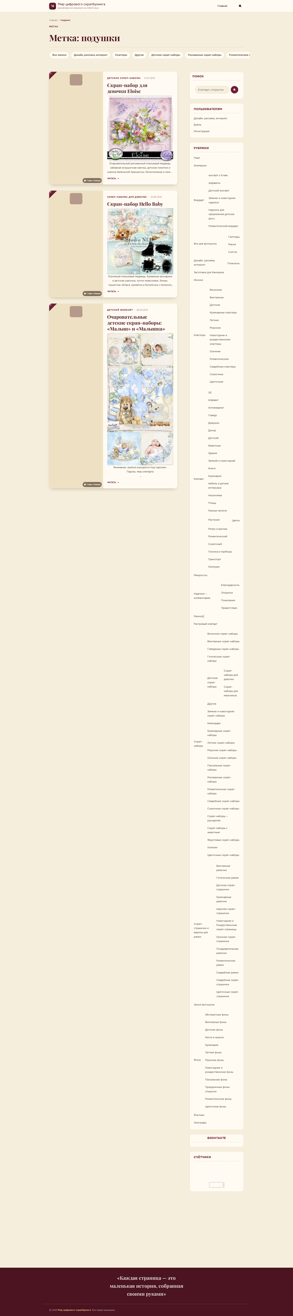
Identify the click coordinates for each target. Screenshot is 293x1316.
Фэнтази (199, 1115)
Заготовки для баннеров (209, 272)
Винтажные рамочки (223, 868)
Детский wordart (120, 309)
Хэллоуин (214, 566)
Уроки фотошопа (204, 1004)
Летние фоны (213, 1052)
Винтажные (217, 297)
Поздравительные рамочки (227, 951)
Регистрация (201, 131)
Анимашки (200, 165)
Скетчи (232, 252)
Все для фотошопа (205, 243)
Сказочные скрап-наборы (223, 808)
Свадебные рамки (227, 972)
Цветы (236, 520)
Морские (215, 328)
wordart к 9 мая (218, 175)
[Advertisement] (146, 1231)
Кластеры (121, 55)
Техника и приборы (220, 551)
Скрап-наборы (198, 744)
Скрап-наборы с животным (217, 830)
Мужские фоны (214, 1060)
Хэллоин (212, 847)
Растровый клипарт (205, 624)
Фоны (197, 1060)
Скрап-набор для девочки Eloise (127, 88)
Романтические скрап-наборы (248, 55)
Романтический (217, 536)
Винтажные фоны (215, 1022)
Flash (197, 158)
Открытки (227, 592)
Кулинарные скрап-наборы (219, 733)
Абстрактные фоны (216, 1014)
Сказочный (215, 544)
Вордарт (199, 200)
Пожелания (228, 600)
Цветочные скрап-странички (227, 994)
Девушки (213, 423)
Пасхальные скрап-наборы (219, 767)
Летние (214, 320)
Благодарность (230, 585)
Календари (214, 723)
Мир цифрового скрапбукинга (81, 4)
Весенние (216, 290)
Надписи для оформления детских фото (222, 214)
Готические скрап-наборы (219, 659)
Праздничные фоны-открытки (217, 1089)
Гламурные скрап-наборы (223, 649)
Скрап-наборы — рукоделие (217, 818)
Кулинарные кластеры (223, 312)
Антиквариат (216, 407)
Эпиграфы (200, 1122)
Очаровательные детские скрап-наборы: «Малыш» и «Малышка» (136, 323)
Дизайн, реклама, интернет (91, 55)
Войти (197, 125)
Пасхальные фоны (216, 1079)
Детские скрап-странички (226, 887)
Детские (215, 305)
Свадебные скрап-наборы (223, 801)
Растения (214, 519)
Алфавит (213, 400)
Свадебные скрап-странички (227, 982)
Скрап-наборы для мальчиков (231, 691)
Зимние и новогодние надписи (222, 200)
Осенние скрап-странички (226, 939)
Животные (214, 445)
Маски (232, 244)
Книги (212, 468)
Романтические (219, 359)
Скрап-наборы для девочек (127, 197)
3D (210, 392)
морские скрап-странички (226, 911)
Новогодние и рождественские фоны (219, 1070)
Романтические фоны (218, 1099)
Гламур (212, 415)
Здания (212, 453)
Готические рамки (227, 877)
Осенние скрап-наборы (221, 758)
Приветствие (229, 608)
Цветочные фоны (215, 1106)
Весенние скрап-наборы (222, 633)
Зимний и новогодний (221, 460)
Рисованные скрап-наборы (204, 55)
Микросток (200, 575)
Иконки (198, 280)
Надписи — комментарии (202, 596)
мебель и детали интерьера (218, 485)
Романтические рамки (225, 963)
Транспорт (214, 559)
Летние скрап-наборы (221, 742)
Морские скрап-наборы (222, 750)
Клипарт (199, 479)
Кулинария (214, 476)
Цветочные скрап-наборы (223, 855)
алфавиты (214, 183)
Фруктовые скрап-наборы (223, 840)
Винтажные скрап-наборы (223, 641)
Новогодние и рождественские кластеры (220, 339)
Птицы (212, 503)
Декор (212, 430)
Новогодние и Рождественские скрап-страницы (226, 925)
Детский (213, 438)
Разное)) (199, 616)
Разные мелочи (217, 510)
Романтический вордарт (223, 226)
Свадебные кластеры (223, 366)
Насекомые (215, 495)
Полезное (233, 263)
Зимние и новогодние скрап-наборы (220, 713)
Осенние (215, 351)
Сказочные (216, 374)
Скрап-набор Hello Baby (135, 204)
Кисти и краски (214, 1037)
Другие (139, 55)
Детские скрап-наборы (165, 55)
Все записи (59, 55)
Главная (222, 6)
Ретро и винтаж (217, 529)
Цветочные (216, 381)
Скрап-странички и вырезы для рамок (201, 930)
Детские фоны (214, 1029)
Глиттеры (234, 237)
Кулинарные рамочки (223, 899)
